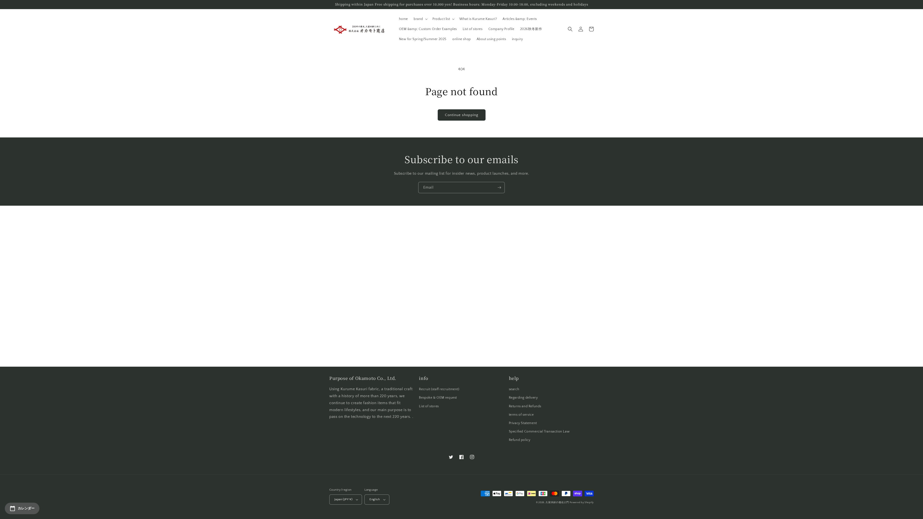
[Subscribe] (499, 187)
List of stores (429, 406)
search (514, 389)
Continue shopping (461, 115)
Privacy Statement (523, 423)
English (374, 499)
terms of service (521, 415)
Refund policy (519, 440)
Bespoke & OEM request (438, 398)
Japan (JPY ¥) (343, 499)
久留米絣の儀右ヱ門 (557, 502)
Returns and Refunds (525, 406)
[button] (420, 19)
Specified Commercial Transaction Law (539, 431)
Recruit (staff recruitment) (439, 389)
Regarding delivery (523, 398)
